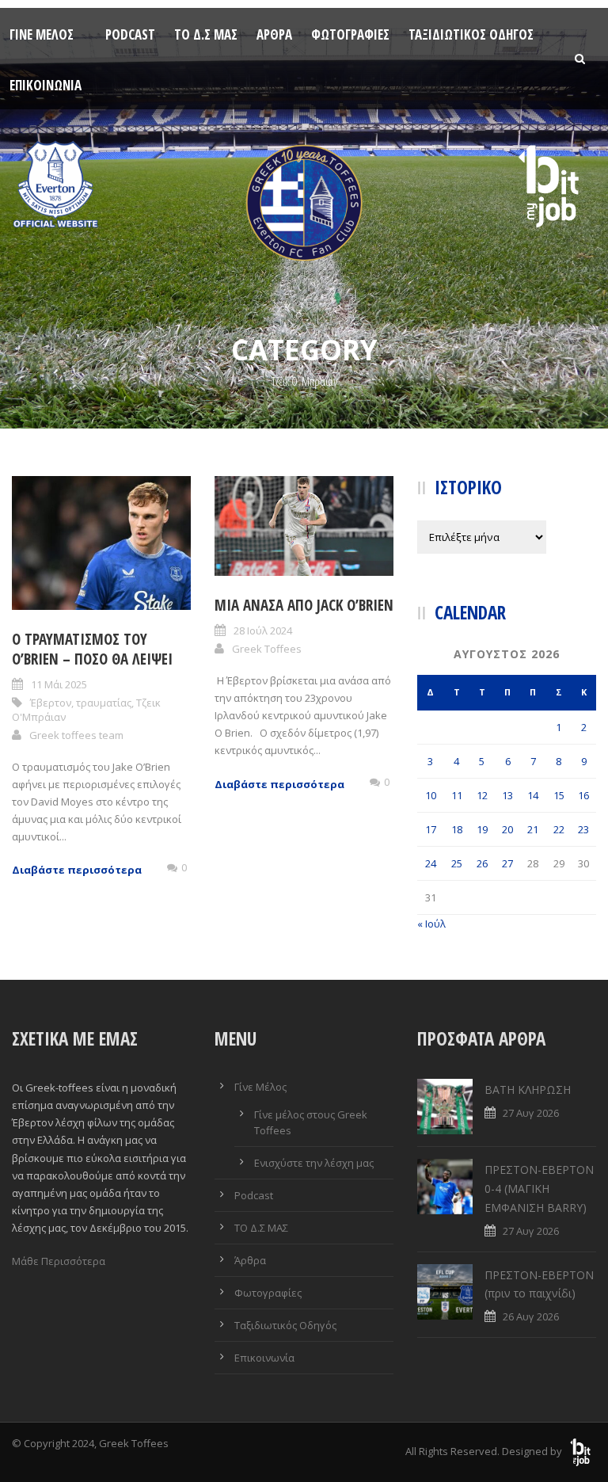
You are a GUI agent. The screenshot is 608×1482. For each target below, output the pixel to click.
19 (482, 829)
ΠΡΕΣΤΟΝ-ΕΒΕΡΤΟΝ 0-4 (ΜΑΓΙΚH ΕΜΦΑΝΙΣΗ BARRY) (539, 1188)
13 (507, 795)
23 (583, 829)
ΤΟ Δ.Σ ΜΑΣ (206, 34)
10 (430, 795)
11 (456, 795)
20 (507, 829)
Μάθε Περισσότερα (58, 1261)
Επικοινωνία (46, 85)
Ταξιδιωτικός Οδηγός (471, 34)
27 (507, 863)
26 (482, 863)
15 (558, 795)
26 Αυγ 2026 (531, 1316)
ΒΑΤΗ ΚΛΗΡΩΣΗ (527, 1089)
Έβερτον (50, 702)
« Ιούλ (431, 923)
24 (430, 863)
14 (532, 795)
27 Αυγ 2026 (531, 1113)
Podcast (130, 34)
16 (583, 795)
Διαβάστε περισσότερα (77, 870)
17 (430, 829)
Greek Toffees (267, 649)
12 (482, 795)
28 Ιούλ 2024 (263, 630)
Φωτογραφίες (350, 34)
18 (456, 829)
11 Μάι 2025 (59, 684)
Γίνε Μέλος (42, 34)
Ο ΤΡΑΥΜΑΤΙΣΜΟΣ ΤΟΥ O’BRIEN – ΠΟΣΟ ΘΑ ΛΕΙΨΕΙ (92, 649)
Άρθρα (274, 34)
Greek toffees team (76, 735)
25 (456, 863)
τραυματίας (103, 702)
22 (558, 829)
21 (532, 829)
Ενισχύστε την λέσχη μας (314, 1163)
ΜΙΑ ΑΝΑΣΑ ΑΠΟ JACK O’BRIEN (304, 605)
